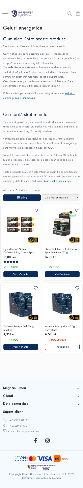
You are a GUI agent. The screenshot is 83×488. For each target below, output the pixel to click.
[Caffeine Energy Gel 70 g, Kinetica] (21, 303)
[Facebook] (35, 441)
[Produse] (5, 13)
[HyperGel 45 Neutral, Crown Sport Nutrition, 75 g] (62, 225)
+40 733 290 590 (18, 420)
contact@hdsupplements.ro (22, 431)
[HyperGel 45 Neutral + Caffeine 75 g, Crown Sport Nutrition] (21, 225)
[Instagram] (47, 441)
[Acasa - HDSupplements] (22, 14)
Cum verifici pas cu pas (57, 181)
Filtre (23, 198)
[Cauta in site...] (69, 13)
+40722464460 (17, 426)
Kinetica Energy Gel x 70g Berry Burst (60, 328)
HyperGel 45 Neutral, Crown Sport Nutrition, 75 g (61, 251)
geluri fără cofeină (25, 98)
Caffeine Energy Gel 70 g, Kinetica (18, 328)
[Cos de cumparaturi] (78, 13)
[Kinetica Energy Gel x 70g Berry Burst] (62, 303)
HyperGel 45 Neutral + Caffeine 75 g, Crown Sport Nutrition (18, 251)
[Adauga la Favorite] (35, 210)
